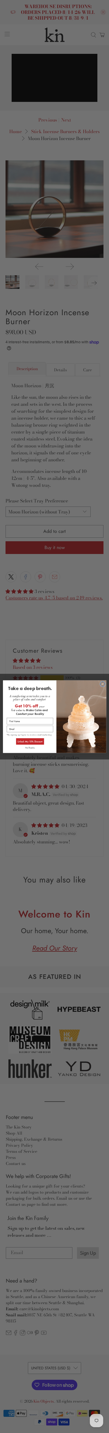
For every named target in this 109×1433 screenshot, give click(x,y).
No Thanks (30, 747)
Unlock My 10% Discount (29, 741)
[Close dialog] (102, 683)
